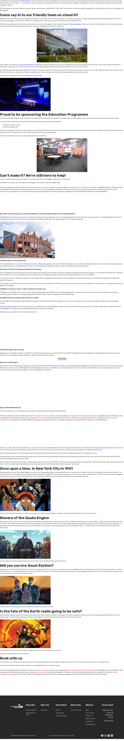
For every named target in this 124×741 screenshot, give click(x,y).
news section (45, 187)
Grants (58, 710)
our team (57, 665)
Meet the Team (90, 718)
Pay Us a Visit (107, 705)
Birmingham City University (56, 366)
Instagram (85, 187)
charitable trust (8, 301)
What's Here (76, 705)
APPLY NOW (62, 359)
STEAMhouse (4, 217)
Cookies (72, 735)
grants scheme (7, 306)
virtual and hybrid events (27, 65)
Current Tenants (76, 710)
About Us (89, 705)
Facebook (73, 187)
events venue (39, 189)
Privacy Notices (65, 735)
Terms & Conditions (54, 735)
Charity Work (61, 705)
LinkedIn (94, 187)
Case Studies (90, 713)
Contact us (89, 716)
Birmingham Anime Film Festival (103, 448)
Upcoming (44, 710)
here (40, 75)
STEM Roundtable (61, 716)
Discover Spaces (31, 710)
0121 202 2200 (108, 721)
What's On (45, 705)
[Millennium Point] (17, 714)
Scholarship (72, 366)
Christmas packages (74, 24)
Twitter (79, 187)
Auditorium (109, 19)
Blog (87, 710)
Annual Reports (90, 724)
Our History (89, 721)
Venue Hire (30, 705)
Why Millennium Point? (31, 714)
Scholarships (60, 713)
